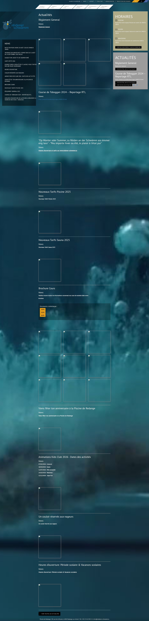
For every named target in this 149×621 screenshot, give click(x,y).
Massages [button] (104, 6)
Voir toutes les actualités (50, 614)
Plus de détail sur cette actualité (126, 69)
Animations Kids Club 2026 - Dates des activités (20, 76)
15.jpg (42, 312)
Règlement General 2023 (12, 91)
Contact (91, 1)
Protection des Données (124, 1)
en (141, 1)
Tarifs (84, 1)
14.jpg (42, 309)
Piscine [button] (42, 6)
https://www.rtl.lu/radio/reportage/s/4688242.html (53, 99)
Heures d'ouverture (74, 1)
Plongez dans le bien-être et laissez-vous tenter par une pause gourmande (21, 65)
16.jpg (42, 315)
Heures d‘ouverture (11, 69)
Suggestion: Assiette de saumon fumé (17, 58)
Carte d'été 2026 (10, 61)
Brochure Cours (10, 84)
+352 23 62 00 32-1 (87, 619)
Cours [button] (66, 6)
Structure (100, 1)
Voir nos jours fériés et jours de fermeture (129, 47)
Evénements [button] (93, 6)
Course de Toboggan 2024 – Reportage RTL (18, 95)
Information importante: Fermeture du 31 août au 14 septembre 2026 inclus (20, 53)
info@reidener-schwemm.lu (101, 619)
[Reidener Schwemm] (14, 24)
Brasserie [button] (79, 6)
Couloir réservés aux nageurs (14, 73)
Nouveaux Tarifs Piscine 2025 (14, 88)
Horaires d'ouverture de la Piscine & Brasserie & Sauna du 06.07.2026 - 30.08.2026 (20, 99)
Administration (110, 1)
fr (135, 1)
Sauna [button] (54, 6)
